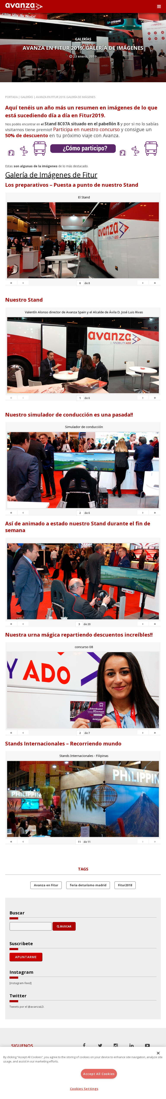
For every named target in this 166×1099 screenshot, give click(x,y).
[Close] (158, 1053)
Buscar (65, 926)
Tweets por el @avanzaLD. (27, 1007)
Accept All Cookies (99, 1074)
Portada (11, 97)
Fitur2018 (125, 885)
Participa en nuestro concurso (86, 129)
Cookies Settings (84, 1089)
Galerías (83, 39)
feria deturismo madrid (88, 885)
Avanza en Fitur (46, 885)
